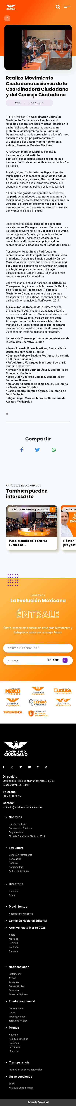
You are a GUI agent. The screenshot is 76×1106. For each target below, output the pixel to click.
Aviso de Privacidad (38, 1102)
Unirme (53, 660)
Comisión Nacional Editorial (28, 920)
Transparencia (19, 1062)
